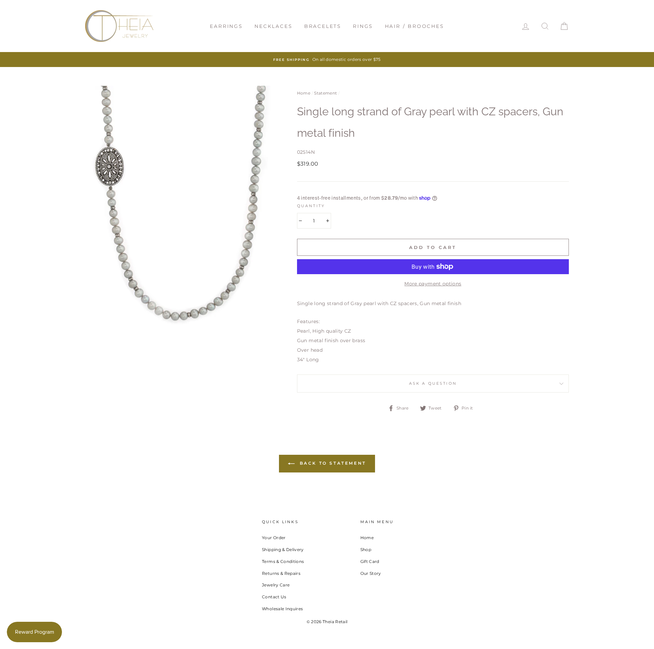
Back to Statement (331, 463)
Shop (365, 549)
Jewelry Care (276, 584)
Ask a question (433, 383)
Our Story (370, 573)
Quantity (311, 206)
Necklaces (273, 26)
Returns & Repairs (281, 573)
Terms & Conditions (283, 561)
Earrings (226, 26)
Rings (363, 26)
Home (303, 93)
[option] (327, 59)
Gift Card (369, 561)
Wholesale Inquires (282, 608)
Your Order (274, 537)
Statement (325, 93)
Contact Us (274, 596)
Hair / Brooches (414, 26)
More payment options (432, 284)
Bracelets (322, 26)
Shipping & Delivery (283, 549)
